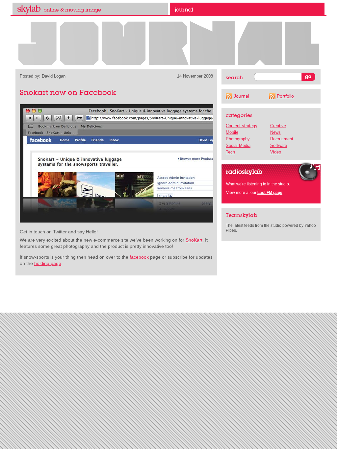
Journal (247, 9)
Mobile (232, 132)
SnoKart (194, 240)
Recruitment (281, 138)
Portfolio (285, 96)
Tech (230, 152)
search (234, 77)
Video (275, 152)
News (275, 132)
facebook (139, 257)
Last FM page (269, 193)
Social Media (238, 145)
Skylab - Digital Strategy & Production (90, 9)
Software (278, 145)
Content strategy (241, 125)
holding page (47, 263)
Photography (238, 138)
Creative (278, 125)
